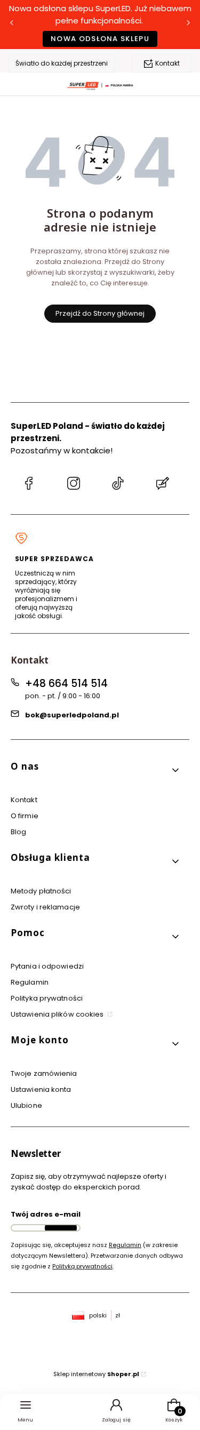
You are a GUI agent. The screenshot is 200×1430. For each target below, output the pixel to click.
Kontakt (167, 63)
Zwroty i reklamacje (45, 907)
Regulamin (30, 982)
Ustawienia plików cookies (58, 1014)
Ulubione (26, 1105)
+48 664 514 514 (66, 683)
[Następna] (188, 24)
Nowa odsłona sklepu (100, 39)
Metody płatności (41, 891)
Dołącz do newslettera (61, 1228)
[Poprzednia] (11, 24)
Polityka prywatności (47, 998)
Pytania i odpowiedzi (47, 966)
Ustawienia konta (41, 1089)
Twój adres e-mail (46, 1214)
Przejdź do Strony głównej (100, 313)
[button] (96, 770)
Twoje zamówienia (44, 1073)
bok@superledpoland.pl (72, 715)
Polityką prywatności (82, 1266)
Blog (18, 832)
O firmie (24, 816)
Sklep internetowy (96, 1374)
